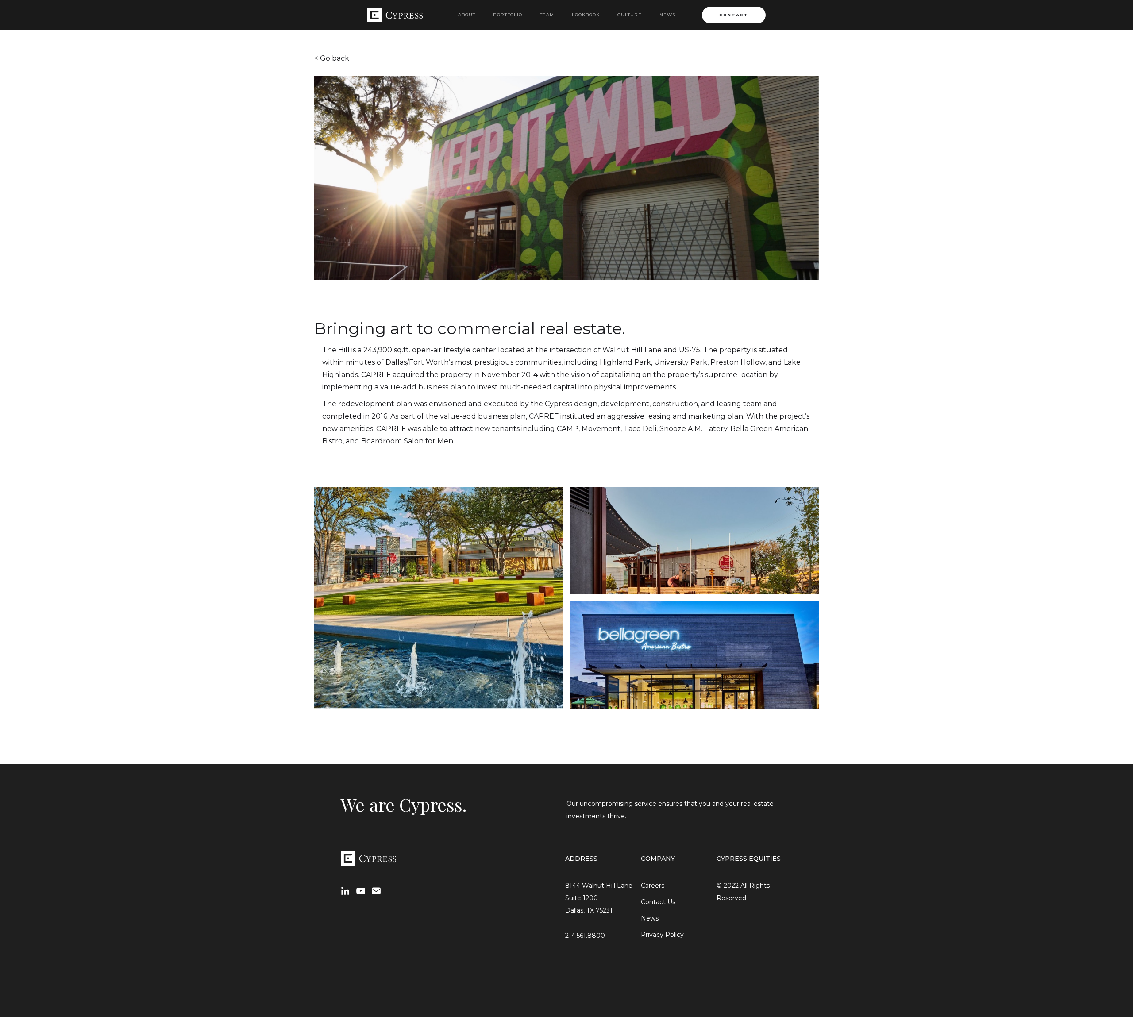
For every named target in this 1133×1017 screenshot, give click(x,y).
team (547, 15)
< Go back (331, 58)
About (466, 15)
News (667, 15)
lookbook (586, 15)
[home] (395, 15)
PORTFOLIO (507, 15)
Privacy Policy (662, 935)
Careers (652, 886)
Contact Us (658, 902)
